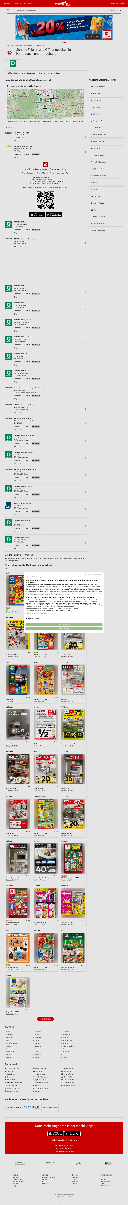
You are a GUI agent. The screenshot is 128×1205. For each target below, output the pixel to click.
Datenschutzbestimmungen (93, 574)
